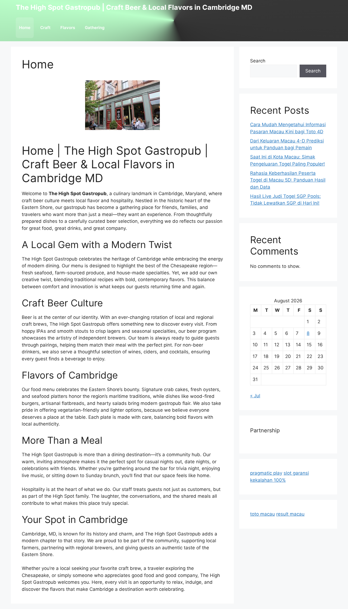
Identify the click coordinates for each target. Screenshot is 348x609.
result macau (290, 514)
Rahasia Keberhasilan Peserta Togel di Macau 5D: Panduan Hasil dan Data (287, 180)
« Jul (255, 395)
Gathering (94, 27)
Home (24, 27)
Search (257, 61)
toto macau (262, 514)
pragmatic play (266, 473)
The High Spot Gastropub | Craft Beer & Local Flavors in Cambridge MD (134, 7)
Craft (45, 27)
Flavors (67, 27)
